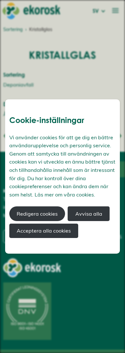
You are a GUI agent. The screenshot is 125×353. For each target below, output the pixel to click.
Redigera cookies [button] (37, 214)
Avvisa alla (88, 214)
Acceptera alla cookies (44, 230)
